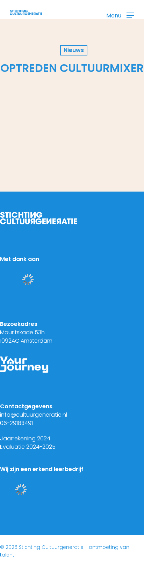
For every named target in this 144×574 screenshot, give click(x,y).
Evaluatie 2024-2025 (28, 447)
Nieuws (74, 50)
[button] (120, 15)
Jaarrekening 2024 (25, 438)
